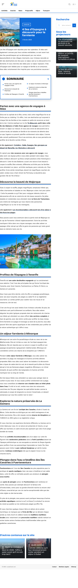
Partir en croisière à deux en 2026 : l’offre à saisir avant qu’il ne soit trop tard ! (12, 550)
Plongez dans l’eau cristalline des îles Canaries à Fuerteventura (37, 94)
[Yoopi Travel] (13, 4)
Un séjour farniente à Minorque (38, 84)
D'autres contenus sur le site (17, 535)
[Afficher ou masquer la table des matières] (36, 79)
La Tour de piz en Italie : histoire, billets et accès (65, 71)
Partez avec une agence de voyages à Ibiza (12, 84)
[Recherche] (69, 4)
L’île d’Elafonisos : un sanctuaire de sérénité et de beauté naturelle (65, 42)
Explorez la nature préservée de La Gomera (38, 88)
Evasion (26, 24)
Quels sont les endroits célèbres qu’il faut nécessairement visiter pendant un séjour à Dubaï (38, 549)
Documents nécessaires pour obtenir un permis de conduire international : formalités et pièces (66, 54)
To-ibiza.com (32, 123)
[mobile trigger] (3, 4)
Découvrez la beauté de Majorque (11, 89)
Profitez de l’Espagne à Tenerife (14, 94)
